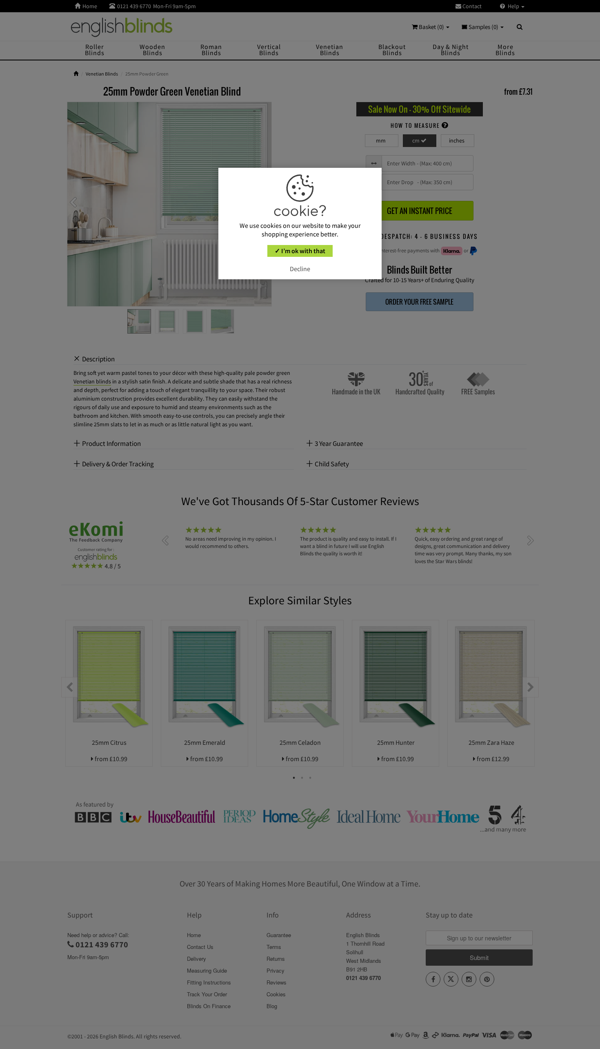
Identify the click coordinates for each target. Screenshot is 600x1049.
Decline (300, 269)
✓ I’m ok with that (300, 251)
